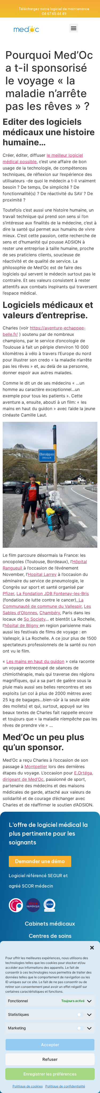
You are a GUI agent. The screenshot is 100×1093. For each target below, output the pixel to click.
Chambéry (49, 612)
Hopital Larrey (42, 574)
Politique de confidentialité (65, 1086)
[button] (92, 947)
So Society (34, 619)
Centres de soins (50, 936)
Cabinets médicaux (50, 923)
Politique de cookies (28, 1086)
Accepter (50, 1044)
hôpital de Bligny (22, 625)
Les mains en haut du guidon (35, 661)
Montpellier (36, 766)
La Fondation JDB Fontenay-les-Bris (53, 593)
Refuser (50, 1059)
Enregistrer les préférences (50, 1073)
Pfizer (8, 593)
